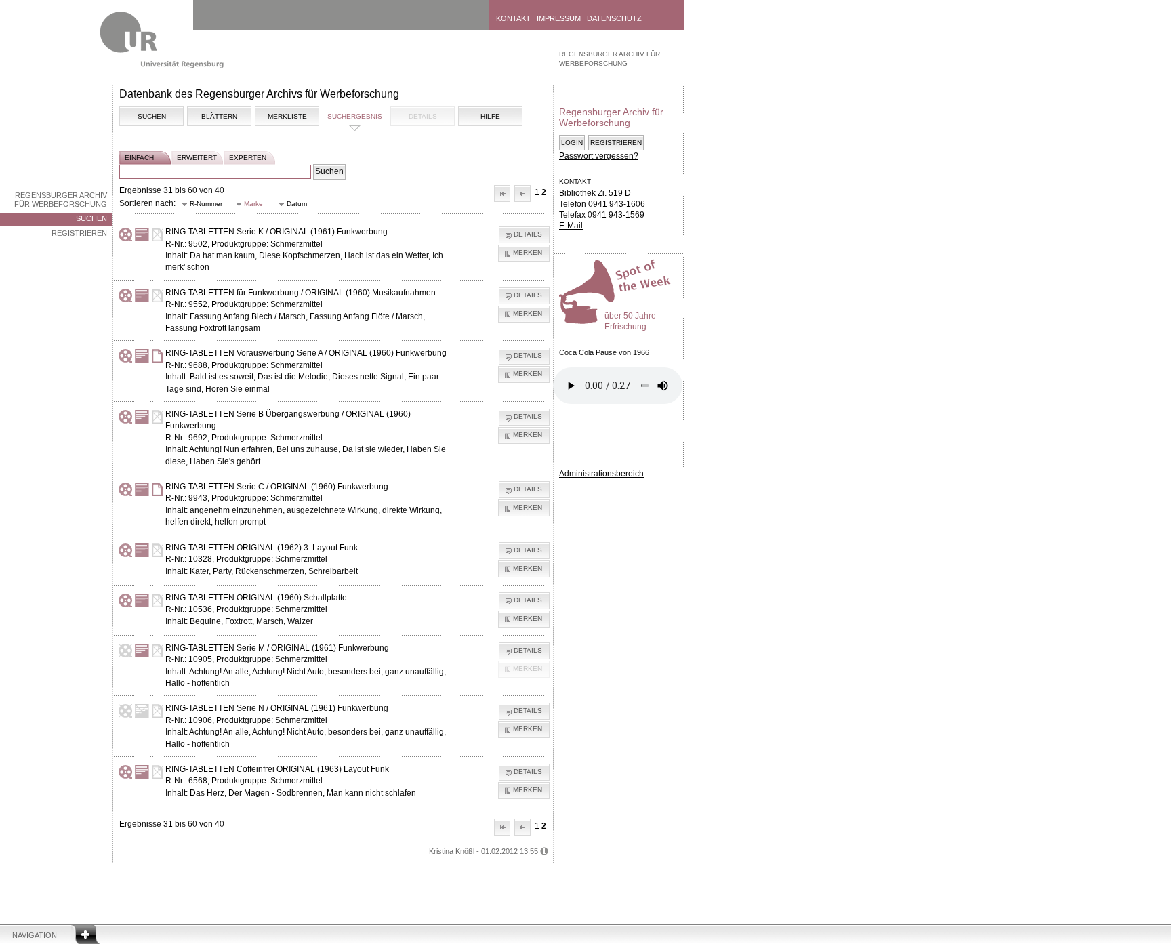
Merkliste (287, 116)
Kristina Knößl (451, 851)
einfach (139, 157)
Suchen (91, 218)
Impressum (559, 18)
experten (247, 157)
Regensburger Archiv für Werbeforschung (60, 199)
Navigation (34, 935)
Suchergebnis (354, 116)
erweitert (197, 157)
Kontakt (513, 18)
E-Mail (571, 225)
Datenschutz (614, 18)
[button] (502, 193)
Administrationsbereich (601, 473)
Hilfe (490, 116)
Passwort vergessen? (598, 156)
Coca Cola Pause (588, 352)
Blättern (219, 116)
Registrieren (79, 233)
